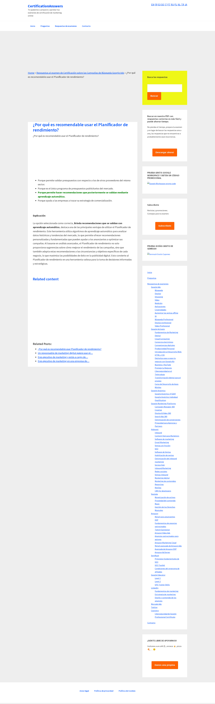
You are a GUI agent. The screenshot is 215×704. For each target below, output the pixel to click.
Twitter (154, 607)
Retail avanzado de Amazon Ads (168, 546)
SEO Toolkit (160, 565)
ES (159, 4)
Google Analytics (158, 390)
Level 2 (158, 581)
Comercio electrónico (164, 342)
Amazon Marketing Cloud (165, 542)
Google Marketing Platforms (163, 403)
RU (172, 4)
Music (157, 504)
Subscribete (164, 226)
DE (162, 4)
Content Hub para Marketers (167, 436)
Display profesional (163, 322)
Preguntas (151, 278)
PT (168, 4)
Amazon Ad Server (162, 552)
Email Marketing (162, 442)
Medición (158, 303)
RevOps (158, 487)
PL (175, 4)
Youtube (154, 494)
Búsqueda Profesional (164, 319)
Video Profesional (162, 326)
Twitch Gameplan (162, 529)
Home (31, 72)
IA (156, 316)
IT (166, 4)
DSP (156, 520)
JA (186, 4)
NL (179, 4)
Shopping (159, 297)
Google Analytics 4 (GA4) (165, 394)
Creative (158, 410)
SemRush (155, 555)
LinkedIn (154, 588)
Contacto (151, 623)
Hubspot (155, 429)
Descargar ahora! (165, 152)
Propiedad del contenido (165, 500)
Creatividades (160, 309)
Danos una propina (165, 665)
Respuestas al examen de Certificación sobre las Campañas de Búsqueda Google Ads (80, 72)
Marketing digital (162, 478)
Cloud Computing (162, 339)
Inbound (158, 432)
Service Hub (160, 465)
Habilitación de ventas (164, 455)
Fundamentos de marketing (166, 591)
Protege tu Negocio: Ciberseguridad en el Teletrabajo (163, 371)
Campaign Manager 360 (165, 407)
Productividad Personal (165, 348)
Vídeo (157, 300)
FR (156, 4)
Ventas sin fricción (162, 445)
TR (182, 4)
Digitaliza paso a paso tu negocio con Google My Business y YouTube (165, 361)
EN (152, 4)
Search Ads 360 (161, 416)
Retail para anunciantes (165, 516)
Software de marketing (164, 439)
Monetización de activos (165, 497)
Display (158, 293)
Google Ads (156, 287)
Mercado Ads (156, 604)
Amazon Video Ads (162, 533)
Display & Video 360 (163, 413)
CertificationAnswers (45, 6)
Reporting (159, 484)
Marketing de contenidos (165, 481)
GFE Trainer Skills (162, 584)
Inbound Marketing (163, 468)
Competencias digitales (165, 345)
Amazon (154, 513)
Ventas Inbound (161, 474)
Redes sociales (161, 471)
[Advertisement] (102, 53)
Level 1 (158, 578)
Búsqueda (159, 290)
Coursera (155, 610)
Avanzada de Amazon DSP (166, 549)
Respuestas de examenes (157, 284)
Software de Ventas (163, 452)
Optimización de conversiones (167, 419)
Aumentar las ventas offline (166, 313)
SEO (156, 449)
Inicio (149, 272)
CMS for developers (163, 491)
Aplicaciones (160, 306)
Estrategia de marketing (165, 594)
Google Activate (158, 329)
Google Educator (158, 575)
